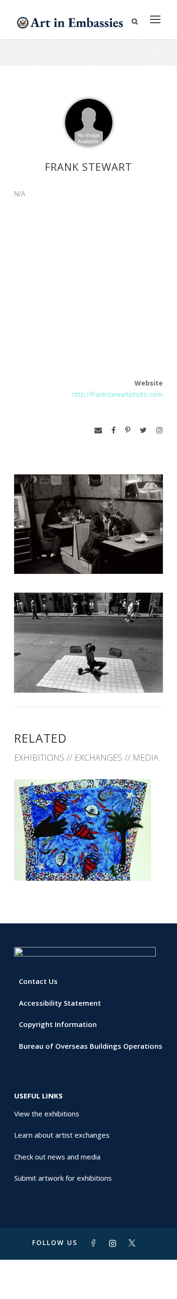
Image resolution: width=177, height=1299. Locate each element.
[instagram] (159, 430)
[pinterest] (127, 430)
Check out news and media (57, 1156)
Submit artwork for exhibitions (63, 1178)
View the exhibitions (46, 1113)
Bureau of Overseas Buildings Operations (90, 1046)
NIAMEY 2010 (88, 860)
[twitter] (143, 430)
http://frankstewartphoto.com (117, 394)
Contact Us (38, 981)
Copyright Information (58, 1024)
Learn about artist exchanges (62, 1135)
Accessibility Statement (60, 1003)
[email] (98, 430)
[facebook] (113, 430)
